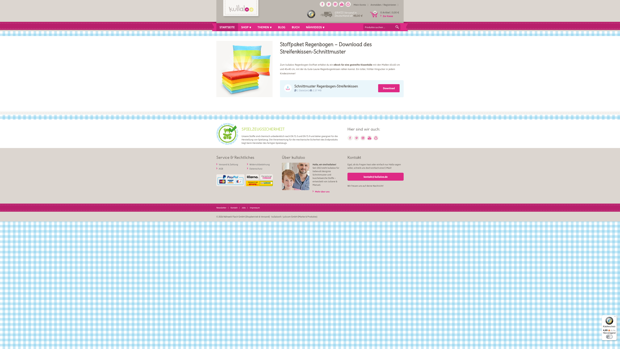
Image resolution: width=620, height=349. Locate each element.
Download (389, 88)
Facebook (322, 4)
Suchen (397, 27)
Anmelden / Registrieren (383, 4)
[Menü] (615, 317)
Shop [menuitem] (244, 27)
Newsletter (221, 207)
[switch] (609, 337)
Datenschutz (255, 168)
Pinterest (328, 4)
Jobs (244, 207)
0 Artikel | (389, 12)
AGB (221, 168)
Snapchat (348, 4)
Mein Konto (360, 4)
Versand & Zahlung (228, 164)
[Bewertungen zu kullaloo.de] (311, 14)
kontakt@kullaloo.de (376, 176)
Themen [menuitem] (263, 27)
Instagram (335, 4)
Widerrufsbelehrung (259, 164)
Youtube (341, 4)
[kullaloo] (241, 9)
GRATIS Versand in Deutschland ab (348, 14)
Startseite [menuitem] (227, 27)
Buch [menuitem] (296, 27)
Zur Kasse (388, 16)
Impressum (255, 207)
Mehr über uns (322, 191)
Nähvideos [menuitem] (314, 27)
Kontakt (234, 207)
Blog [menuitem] (281, 27)
